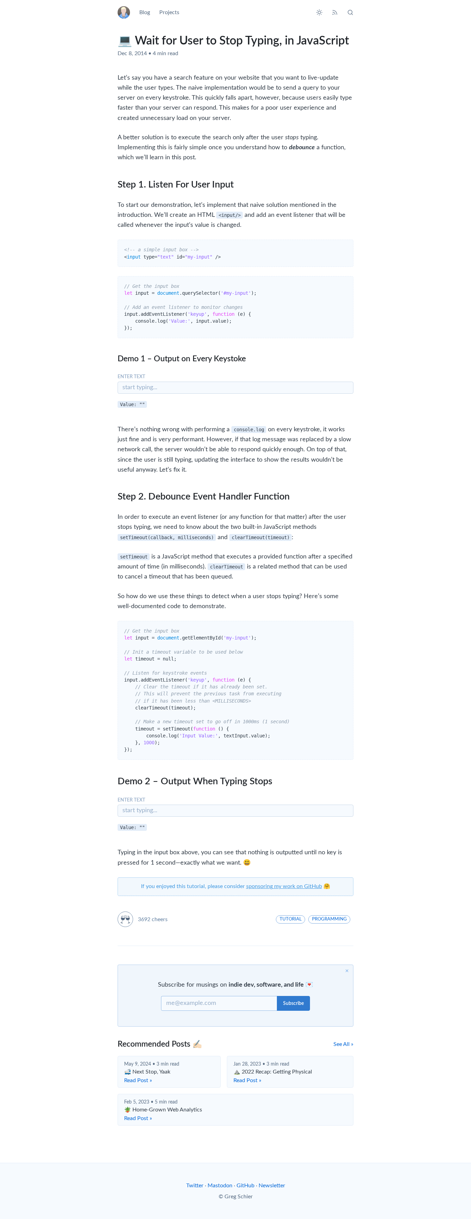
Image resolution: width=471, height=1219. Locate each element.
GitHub (245, 1185)
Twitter (194, 1185)
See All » (343, 1044)
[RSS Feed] (335, 12)
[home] (126, 12)
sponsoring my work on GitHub (284, 886)
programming (329, 919)
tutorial (291, 919)
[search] (348, 12)
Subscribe (293, 1003)
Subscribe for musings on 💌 (235, 985)
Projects (169, 12)
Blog (144, 12)
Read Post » (138, 1080)
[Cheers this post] (125, 919)
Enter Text (131, 376)
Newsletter (272, 1185)
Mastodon (220, 1185)
